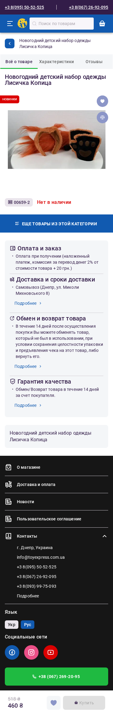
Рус (27, 624)
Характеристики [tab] (56, 61)
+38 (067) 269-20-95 (59, 676)
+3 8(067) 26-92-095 (88, 7)
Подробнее (25, 303)
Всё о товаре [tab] (19, 61)
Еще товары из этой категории (59, 223)
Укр (11, 624)
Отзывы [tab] (94, 61)
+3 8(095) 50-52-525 (24, 7)
